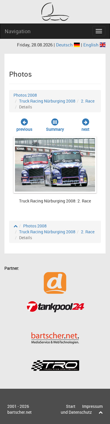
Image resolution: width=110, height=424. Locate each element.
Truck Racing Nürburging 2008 (47, 101)
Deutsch (65, 45)
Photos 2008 (25, 95)
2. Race (87, 101)
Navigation (18, 31)
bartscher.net (19, 412)
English (91, 45)
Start (70, 406)
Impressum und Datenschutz (82, 409)
